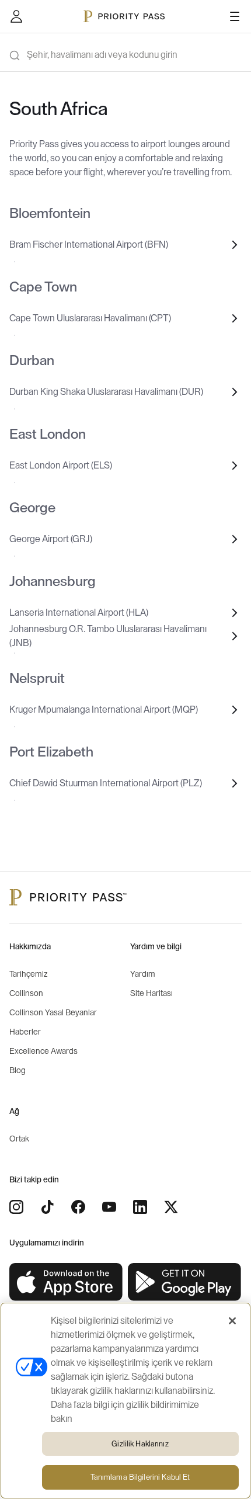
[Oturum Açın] (16, 16)
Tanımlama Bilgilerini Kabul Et (140, 1477)
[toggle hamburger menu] (235, 16)
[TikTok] (47, 1207)
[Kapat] (232, 1321)
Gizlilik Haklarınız (139, 1444)
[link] (66, 1282)
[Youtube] (109, 1207)
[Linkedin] (140, 1207)
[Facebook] (78, 1207)
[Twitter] (171, 1207)
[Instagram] (16, 1207)
